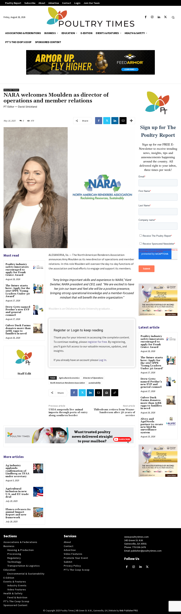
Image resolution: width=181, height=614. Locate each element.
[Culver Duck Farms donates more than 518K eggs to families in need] (38, 328)
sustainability (94, 382)
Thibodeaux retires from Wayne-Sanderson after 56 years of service (114, 412)
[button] (173, 17)
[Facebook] (145, 17)
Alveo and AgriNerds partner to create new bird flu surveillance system (152, 425)
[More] (131, 120)
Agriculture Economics (69, 377)
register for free (97, 342)
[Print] (106, 392)
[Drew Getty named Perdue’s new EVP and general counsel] (38, 310)
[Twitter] (165, 17)
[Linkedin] (158, 17)
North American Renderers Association (67, 382)
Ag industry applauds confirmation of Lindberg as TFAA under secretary (17, 471)
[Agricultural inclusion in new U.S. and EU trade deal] (38, 492)
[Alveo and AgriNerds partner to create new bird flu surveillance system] (171, 421)
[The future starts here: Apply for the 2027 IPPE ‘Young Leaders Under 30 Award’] (38, 288)
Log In (102, 360)
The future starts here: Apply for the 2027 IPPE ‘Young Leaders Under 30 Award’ (17, 291)
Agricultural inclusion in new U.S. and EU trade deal (17, 493)
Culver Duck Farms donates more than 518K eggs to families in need (18, 329)
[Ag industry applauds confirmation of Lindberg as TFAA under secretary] (38, 468)
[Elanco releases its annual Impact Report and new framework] (38, 512)
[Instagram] (152, 17)
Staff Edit (24, 373)
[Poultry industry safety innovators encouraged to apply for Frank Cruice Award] (38, 267)
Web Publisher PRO (128, 610)
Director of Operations (93, 377)
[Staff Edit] (24, 358)
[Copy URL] (114, 392)
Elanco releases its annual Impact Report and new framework (18, 513)
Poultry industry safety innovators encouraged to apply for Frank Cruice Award (17, 270)
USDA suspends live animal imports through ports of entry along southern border (68, 412)
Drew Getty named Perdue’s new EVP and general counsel (17, 311)
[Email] (123, 120)
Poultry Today (11, 90)
